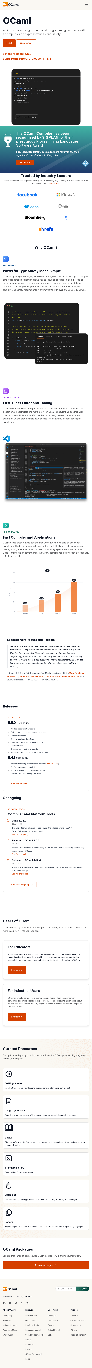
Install (9, 43)
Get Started (30, 1320)
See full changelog (20, 834)
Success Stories (53, 183)
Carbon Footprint (78, 1320)
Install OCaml (31, 1315)
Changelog (7, 1315)
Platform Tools (32, 1325)
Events (51, 1325)
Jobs (50, 1335)
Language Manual (33, 1330)
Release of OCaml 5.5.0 (26, 840)
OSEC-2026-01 (52, 764)
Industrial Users (10, 1325)
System (84, 1289)
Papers (28, 1349)
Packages (52, 1315)
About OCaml (26, 43)
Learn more (16, 970)
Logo (27, 1359)
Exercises (29, 1344)
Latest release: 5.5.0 (17, 54)
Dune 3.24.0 (19, 820)
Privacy (73, 1330)
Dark (72, 1289)
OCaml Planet (54, 1330)
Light (62, 1289)
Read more (25, 162)
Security (74, 1315)
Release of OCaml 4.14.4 (26, 860)
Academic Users (10, 1330)
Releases (7, 1320)
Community (53, 1320)
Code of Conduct (78, 1335)
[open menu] (86, 5)
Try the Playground (28, 117)
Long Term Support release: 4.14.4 (27, 58)
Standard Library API (34, 1335)
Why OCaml (8, 1335)
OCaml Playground (33, 1354)
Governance (75, 1325)
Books (28, 1339)
